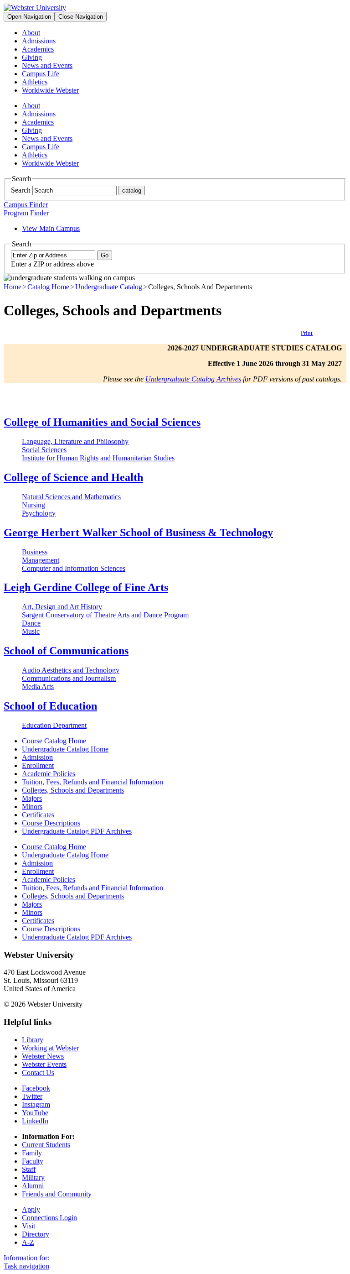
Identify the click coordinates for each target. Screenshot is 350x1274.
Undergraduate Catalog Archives (193, 379)
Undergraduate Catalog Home (65, 749)
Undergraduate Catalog (108, 287)
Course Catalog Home (54, 741)
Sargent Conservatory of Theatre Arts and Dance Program (105, 615)
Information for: (26, 1258)
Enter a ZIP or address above (52, 264)
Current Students (46, 1145)
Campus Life (40, 74)
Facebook (36, 1088)
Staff (29, 1169)
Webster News (43, 1056)
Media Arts (38, 686)
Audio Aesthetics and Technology (70, 670)
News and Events (47, 65)
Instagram (36, 1104)
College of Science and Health (73, 477)
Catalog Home (48, 287)
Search (21, 190)
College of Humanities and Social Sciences (102, 422)
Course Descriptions (51, 823)
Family (32, 1153)
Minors (32, 806)
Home (12, 287)
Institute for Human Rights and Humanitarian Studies (98, 458)
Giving (32, 57)
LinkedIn (35, 1121)
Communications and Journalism (69, 678)
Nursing (33, 505)
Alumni (33, 1186)
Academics (38, 49)
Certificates (38, 815)
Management (40, 560)
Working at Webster (50, 1048)
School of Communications (66, 651)
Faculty (32, 1161)
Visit (28, 1226)
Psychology (39, 513)
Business (34, 552)
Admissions (39, 41)
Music (31, 631)
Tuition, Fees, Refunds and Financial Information (92, 782)
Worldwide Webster (50, 90)
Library (32, 1040)
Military (33, 1177)
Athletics (34, 82)
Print (307, 332)
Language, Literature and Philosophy (75, 441)
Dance (31, 623)
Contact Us (38, 1072)
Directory (35, 1234)
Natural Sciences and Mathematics (71, 497)
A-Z (28, 1242)
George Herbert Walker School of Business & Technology (138, 532)
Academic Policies (48, 774)
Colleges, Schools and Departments (73, 790)
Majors (32, 798)
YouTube (35, 1113)
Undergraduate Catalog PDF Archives (77, 831)
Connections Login (49, 1218)
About (31, 33)
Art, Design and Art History (62, 607)
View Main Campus (51, 228)
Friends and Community (57, 1194)
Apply (31, 1209)
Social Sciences (44, 450)
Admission (37, 757)
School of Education (50, 706)
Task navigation (26, 1266)
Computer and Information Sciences (73, 568)
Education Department (54, 725)
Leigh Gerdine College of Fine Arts (86, 587)
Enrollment (38, 765)
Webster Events (44, 1064)
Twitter (32, 1096)
